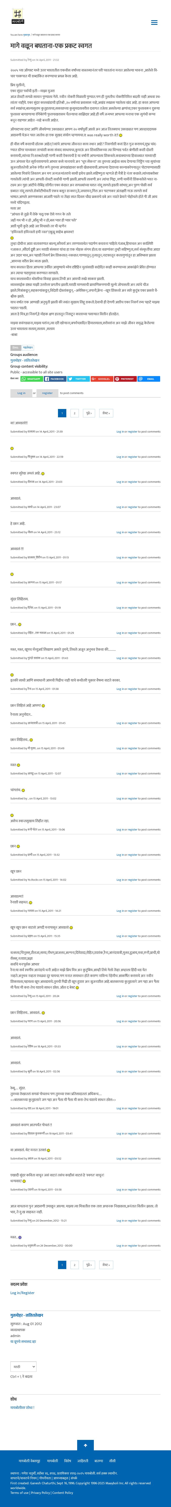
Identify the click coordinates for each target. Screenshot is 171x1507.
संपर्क (74, 1478)
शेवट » (106, 413)
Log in (21, 393)
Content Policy (62, 1493)
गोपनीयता (45, 1478)
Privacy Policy (41, 1493)
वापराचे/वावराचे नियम (23, 1478)
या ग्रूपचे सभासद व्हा (23, 1342)
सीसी (112, 1461)
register (47, 393)
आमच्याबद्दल (61, 1478)
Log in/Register (22, 1293)
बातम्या (98, 1461)
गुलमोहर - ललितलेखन (24, 361)
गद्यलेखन (28, 347)
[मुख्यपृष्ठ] (18, 15)
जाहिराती (82, 1461)
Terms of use (19, 1493)
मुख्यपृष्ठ (26, 35)
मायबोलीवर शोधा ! (22, 1408)
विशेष (67, 1461)
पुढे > (89, 413)
